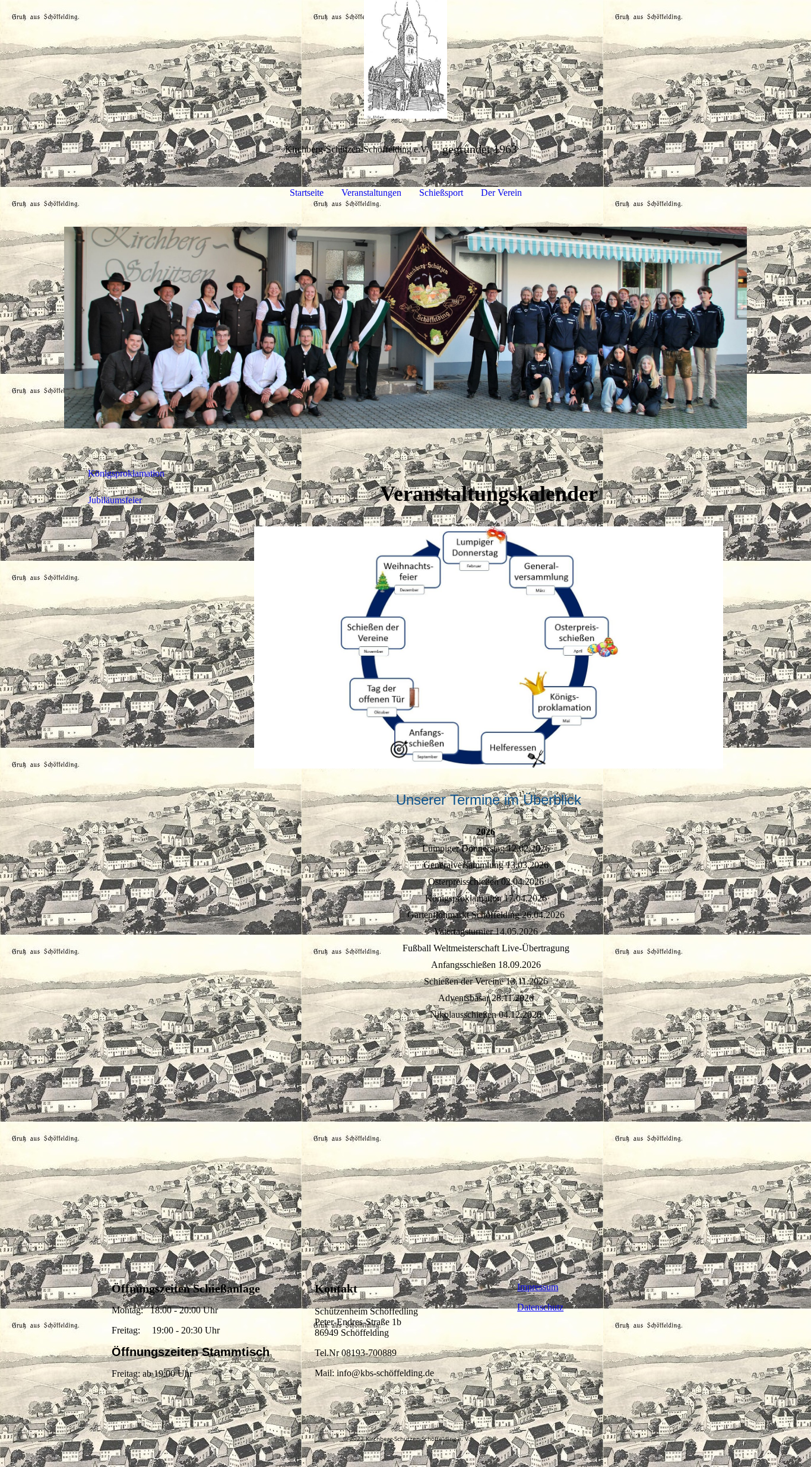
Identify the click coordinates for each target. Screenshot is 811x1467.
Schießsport (441, 193)
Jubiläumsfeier (115, 500)
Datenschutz (540, 1307)
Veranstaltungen (371, 193)
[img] (405, 59)
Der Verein (501, 193)
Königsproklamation (126, 473)
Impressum (537, 1287)
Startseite (307, 193)
